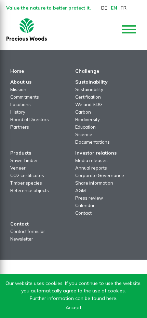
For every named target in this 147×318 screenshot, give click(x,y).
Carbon (83, 112)
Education (85, 127)
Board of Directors (29, 119)
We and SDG (89, 104)
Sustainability (89, 89)
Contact (83, 213)
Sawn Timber (24, 160)
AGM (80, 190)
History (17, 112)
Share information (94, 183)
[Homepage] (26, 29)
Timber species (26, 183)
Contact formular (27, 231)
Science (83, 134)
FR (123, 8)
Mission (18, 89)
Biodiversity (87, 119)
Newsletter (21, 239)
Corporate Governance (99, 175)
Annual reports (91, 168)
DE (104, 8)
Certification (88, 97)
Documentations (92, 142)
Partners (19, 127)
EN (114, 8)
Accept (73, 307)
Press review (89, 198)
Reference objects (29, 190)
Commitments (24, 97)
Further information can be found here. (73, 298)
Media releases (91, 160)
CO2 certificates (27, 175)
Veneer (18, 168)
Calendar (85, 205)
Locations (20, 104)
